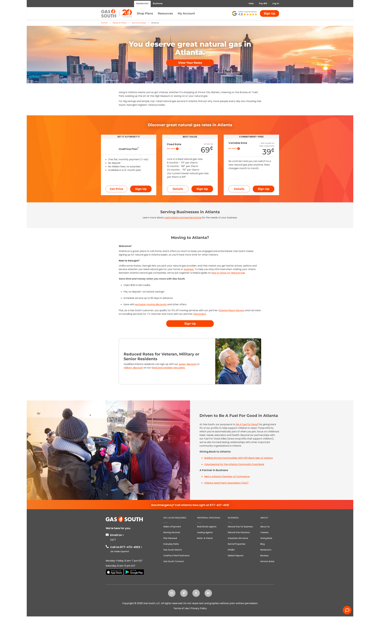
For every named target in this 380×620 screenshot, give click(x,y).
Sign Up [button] (269, 13)
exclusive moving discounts (151, 304)
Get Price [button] (116, 189)
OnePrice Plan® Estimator (176, 555)
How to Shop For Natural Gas (228, 273)
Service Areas (267, 561)
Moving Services (171, 532)
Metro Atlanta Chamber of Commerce (227, 476)
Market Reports (235, 555)
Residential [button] (142, 3)
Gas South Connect (173, 561)
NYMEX (231, 549)
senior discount (188, 364)
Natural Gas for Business (240, 526)
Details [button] (178, 189)
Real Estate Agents (206, 526)
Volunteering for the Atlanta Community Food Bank (234, 464)
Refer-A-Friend (205, 538)
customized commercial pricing (182, 217)
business (189, 269)
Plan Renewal (170, 538)
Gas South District (172, 549)
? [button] (177, 149)
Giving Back (266, 538)
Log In (275, 3)
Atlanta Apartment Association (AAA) (226, 483)
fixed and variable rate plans (168, 367)
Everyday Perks (171, 543)
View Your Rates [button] (190, 62)
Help (251, 3)
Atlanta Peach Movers (231, 310)
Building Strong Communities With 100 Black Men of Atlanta (238, 458)
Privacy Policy (199, 608)
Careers (264, 532)
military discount (133, 367)
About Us (265, 526)
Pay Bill (263, 3)
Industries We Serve (238, 538)
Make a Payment (172, 526)
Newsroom (265, 549)
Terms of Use (181, 608)
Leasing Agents (205, 532)
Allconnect (199, 314)
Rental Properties (236, 543)
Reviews (264, 555)
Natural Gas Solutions (239, 532)
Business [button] (158, 3)
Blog (262, 543)
